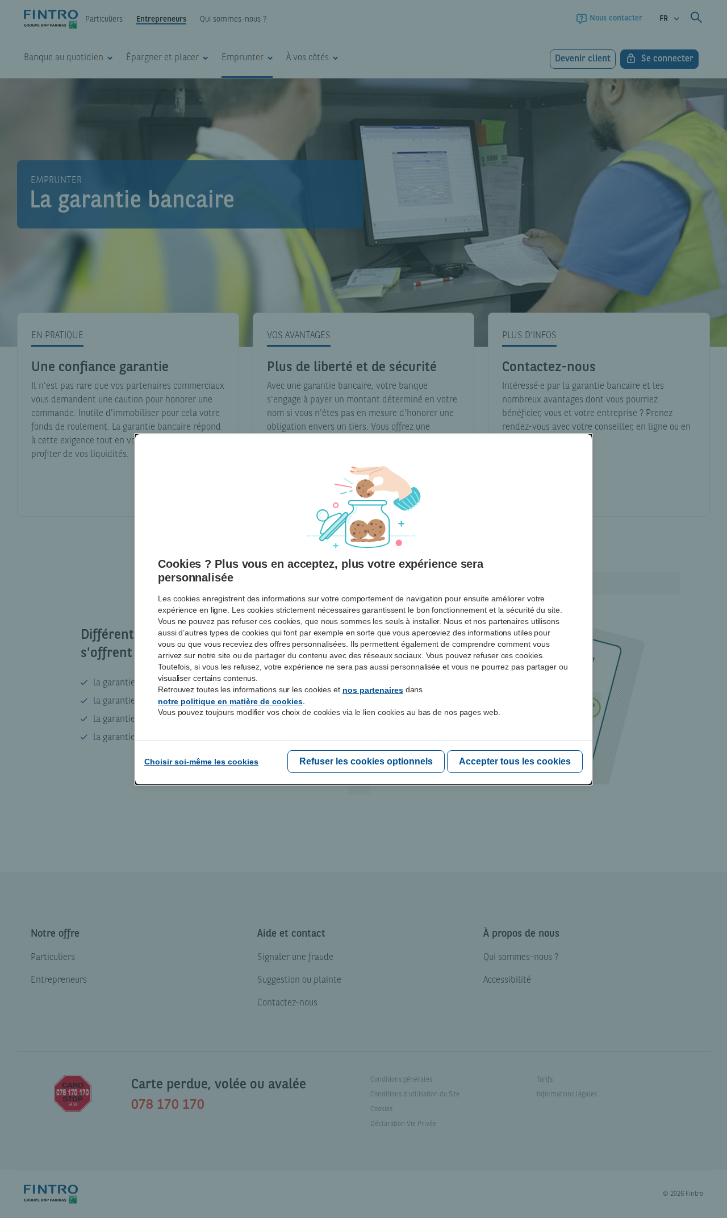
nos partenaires (372, 690)
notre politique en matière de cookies (230, 701)
